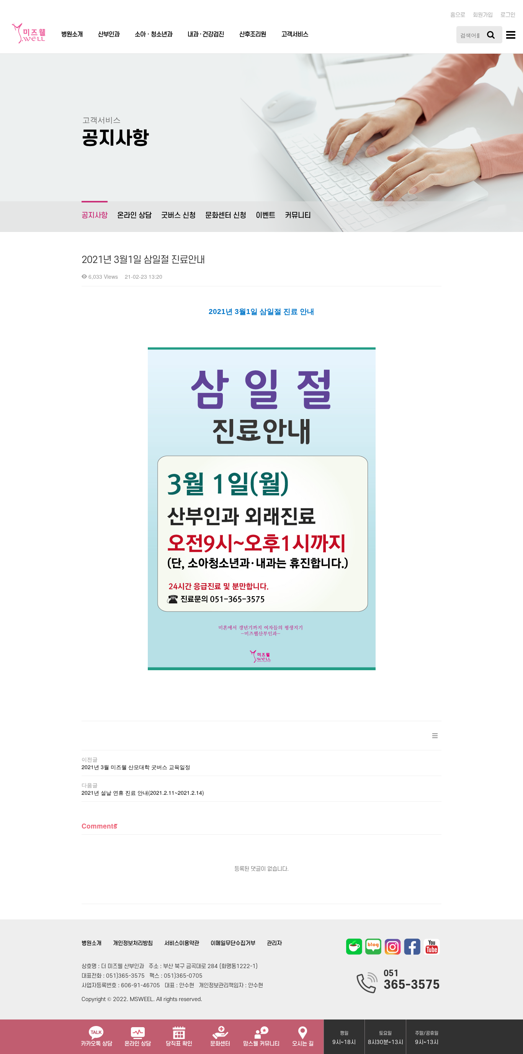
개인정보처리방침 (133, 943)
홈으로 (457, 15)
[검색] (490, 34)
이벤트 (265, 216)
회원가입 (483, 15)
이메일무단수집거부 (233, 943)
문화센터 (220, 1044)
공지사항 (95, 216)
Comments (99, 825)
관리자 (274, 943)
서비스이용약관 (181, 943)
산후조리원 (252, 34)
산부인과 (108, 34)
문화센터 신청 (225, 216)
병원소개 (72, 34)
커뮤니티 (298, 216)
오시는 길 (303, 1044)
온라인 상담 (134, 216)
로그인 (507, 15)
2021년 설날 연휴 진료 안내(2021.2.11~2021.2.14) (143, 792)
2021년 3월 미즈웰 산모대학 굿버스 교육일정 (136, 767)
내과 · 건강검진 (206, 34)
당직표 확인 (179, 1044)
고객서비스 (294, 34)
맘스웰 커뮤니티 (261, 1044)
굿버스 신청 (178, 216)
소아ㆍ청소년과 (153, 34)
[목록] (434, 735)
